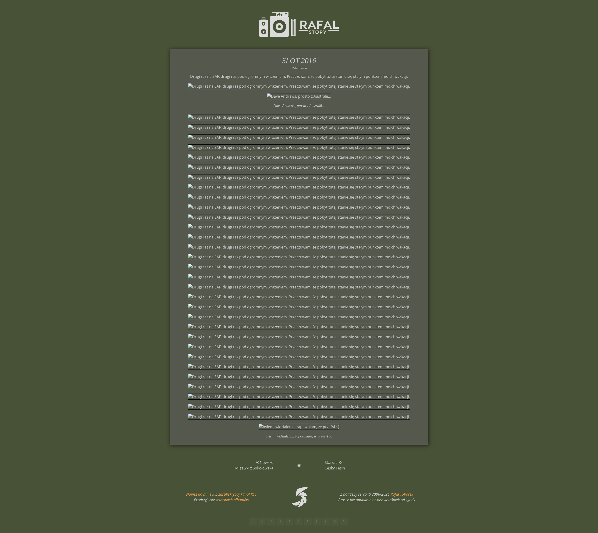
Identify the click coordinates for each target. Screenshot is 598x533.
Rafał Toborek (402, 494)
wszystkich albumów (232, 499)
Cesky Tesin (335, 468)
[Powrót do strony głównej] (299, 465)
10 (335, 521)
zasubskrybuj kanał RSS (237, 494)
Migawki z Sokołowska (254, 468)
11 (344, 521)
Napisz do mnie (198, 494)
